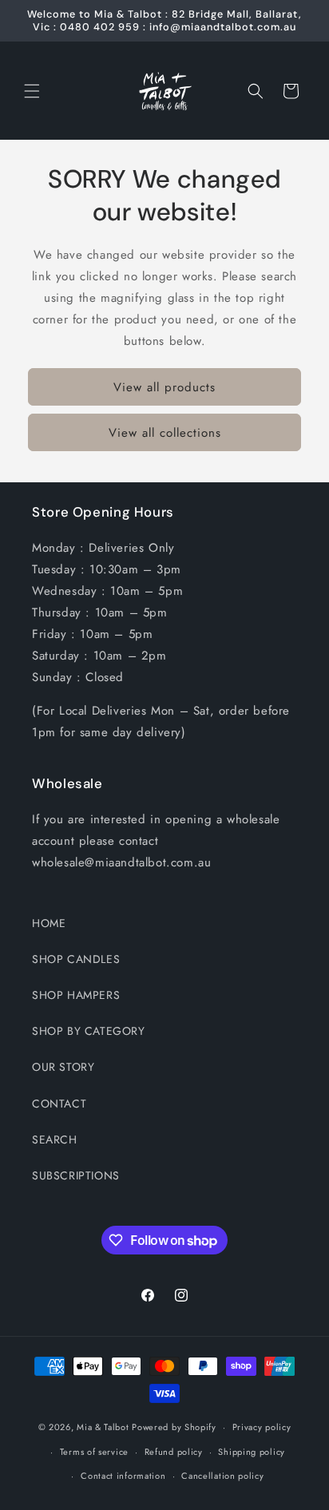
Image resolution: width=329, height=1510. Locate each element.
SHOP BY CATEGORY (88, 1031)
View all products (164, 387)
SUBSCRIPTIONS (76, 1175)
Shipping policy (251, 1451)
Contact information (123, 1475)
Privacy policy (261, 1427)
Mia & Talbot (103, 1427)
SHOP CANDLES (76, 959)
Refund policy (174, 1451)
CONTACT (59, 1104)
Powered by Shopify (174, 1427)
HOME (48, 923)
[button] (32, 91)
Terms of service (94, 1451)
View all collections (165, 433)
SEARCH (54, 1139)
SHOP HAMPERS (76, 995)
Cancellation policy (222, 1475)
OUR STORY (63, 1067)
